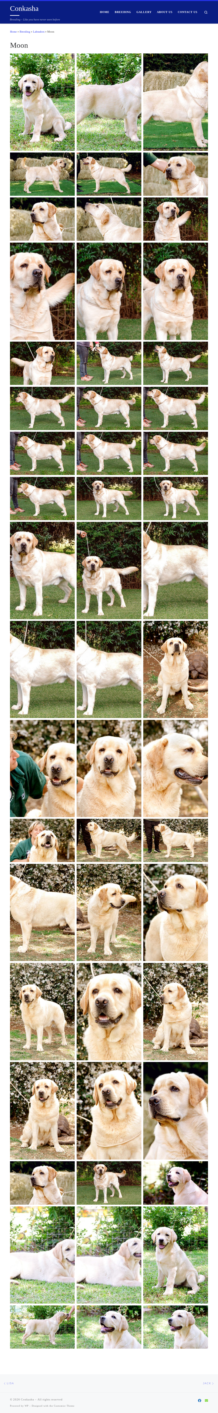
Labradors (38, 31)
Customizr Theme (64, 1405)
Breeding (25, 31)
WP (27, 1405)
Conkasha (27, 1399)
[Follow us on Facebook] (199, 1400)
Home (13, 31)
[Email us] (206, 1400)
